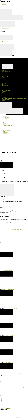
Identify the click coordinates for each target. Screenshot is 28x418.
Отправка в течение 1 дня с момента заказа (16, 229)
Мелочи (12, 93)
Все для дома (3, 100)
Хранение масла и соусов (5, 75)
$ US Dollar (3, 42)
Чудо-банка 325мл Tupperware (6, 270)
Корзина (13, 49)
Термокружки (3, 93)
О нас (2, 3)
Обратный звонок (7, 8)
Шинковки (3, 91)
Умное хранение (4, 70)
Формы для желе (19, 98)
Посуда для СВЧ (4, 82)
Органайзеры (4, 131)
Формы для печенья (9, 98)
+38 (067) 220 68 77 (2, 8)
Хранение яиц (3, 77)
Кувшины (10, 96)
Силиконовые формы (14, 98)
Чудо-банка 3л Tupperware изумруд (7, 335)
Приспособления (4, 84)
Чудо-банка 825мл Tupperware (6, 289)
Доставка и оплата (4, 4)
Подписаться (8, 408)
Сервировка (4, 123)
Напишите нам (18, 417)
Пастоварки (8, 85)
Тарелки (8, 96)
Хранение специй (5, 133)
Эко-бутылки (9, 93)
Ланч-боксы (6, 93)
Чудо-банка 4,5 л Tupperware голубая (7, 362)
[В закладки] (16, 249)
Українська (6, 33)
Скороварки (3, 90)
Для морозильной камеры (6, 130)
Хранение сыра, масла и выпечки (6, 71)
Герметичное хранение (6, 129)
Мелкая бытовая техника (6, 117)
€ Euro (2, 41)
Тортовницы (5, 99)
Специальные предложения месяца (7, 125)
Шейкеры (8, 99)
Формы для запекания (4, 98)
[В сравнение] (5, 249)
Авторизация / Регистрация (5, 28)
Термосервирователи (4, 85)
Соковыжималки (7, 90)
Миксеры (3, 99)
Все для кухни (3, 78)
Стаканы (5, 96)
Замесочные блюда (24, 98)
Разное (5, 83)
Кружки (3, 96)
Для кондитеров (4, 97)
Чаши (6, 96)
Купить (1, 295)
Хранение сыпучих (6, 76)
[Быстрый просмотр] (19, 295)
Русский (4, 31)
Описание (2, 189)
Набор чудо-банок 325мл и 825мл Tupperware (8, 308)
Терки (9, 90)
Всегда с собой (3, 92)
